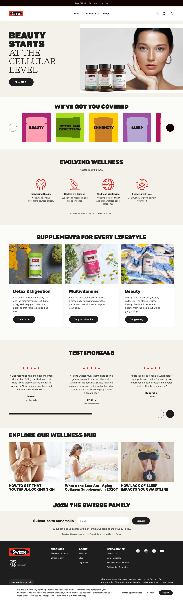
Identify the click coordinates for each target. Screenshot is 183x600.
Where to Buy (57, 558)
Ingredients (84, 562)
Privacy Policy (79, 595)
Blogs (106, 13)
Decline (165, 592)
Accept (150, 592)
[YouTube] (162, 551)
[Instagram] (154, 551)
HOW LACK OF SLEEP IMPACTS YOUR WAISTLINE (144, 487)
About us (83, 553)
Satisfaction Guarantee (117, 567)
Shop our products (59, 553)
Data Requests (114, 558)
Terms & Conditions (99, 528)
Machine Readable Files (118, 562)
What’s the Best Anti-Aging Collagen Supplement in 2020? (91, 487)
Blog (81, 558)
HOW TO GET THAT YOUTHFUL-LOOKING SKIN (32, 487)
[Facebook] (138, 551)
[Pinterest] (146, 551)
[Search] (164, 14)
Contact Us (112, 553)
